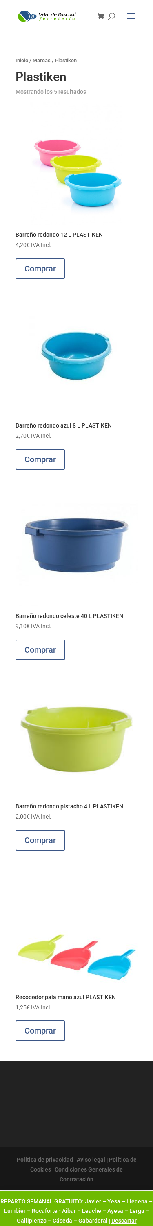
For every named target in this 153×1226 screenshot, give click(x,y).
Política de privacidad (45, 1159)
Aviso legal (91, 1159)
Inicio (22, 60)
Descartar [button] (124, 1220)
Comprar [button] (40, 269)
